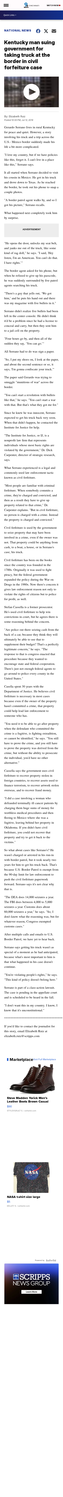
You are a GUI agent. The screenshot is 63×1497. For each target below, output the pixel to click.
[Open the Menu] (6, 5)
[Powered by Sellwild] (51, 1260)
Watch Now (53, 5)
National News (17, 30)
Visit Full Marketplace (44, 1059)
